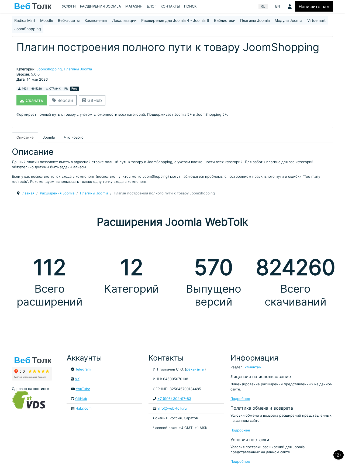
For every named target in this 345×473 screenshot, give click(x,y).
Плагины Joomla (255, 20)
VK (77, 379)
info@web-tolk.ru (172, 408)
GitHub (94, 100)
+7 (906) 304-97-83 (174, 399)
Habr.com (83, 408)
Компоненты (96, 20)
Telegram (83, 369)
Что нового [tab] (74, 137)
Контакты (170, 6)
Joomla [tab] (49, 137)
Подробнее (240, 399)
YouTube (83, 389)
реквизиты (195, 369)
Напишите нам (314, 6)
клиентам (253, 367)
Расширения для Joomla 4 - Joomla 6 (175, 20)
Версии (64, 100)
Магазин (134, 6)
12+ (338, 455)
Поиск (190, 6)
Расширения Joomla (100, 6)
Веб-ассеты (69, 20)
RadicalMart (24, 20)
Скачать (33, 100)
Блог (151, 6)
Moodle (46, 20)
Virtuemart (316, 20)
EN (277, 6)
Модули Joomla (288, 20)
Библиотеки (224, 20)
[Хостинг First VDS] (30, 399)
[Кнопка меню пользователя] (289, 6)
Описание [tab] (25, 137)
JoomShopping (27, 28)
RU (263, 6)
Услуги (69, 6)
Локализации (124, 20)
